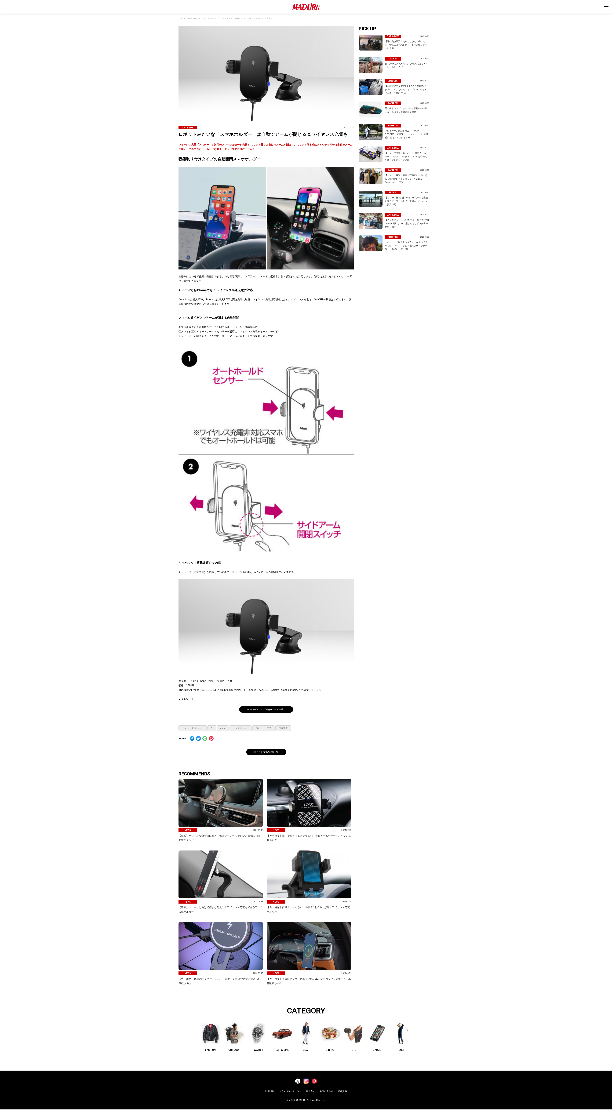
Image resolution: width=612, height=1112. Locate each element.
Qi (212, 728)
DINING (330, 1049)
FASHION (210, 1049)
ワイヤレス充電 (263, 728)
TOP (180, 19)
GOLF (401, 1049)
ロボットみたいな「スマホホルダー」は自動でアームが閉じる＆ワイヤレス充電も (237, 19)
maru (223, 728)
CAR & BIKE (192, 19)
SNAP (306, 1049)
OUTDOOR (234, 1049)
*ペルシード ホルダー (192, 728)
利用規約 (269, 1091)
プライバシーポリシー (290, 1091)
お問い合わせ (326, 1091)
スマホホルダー (240, 728)
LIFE (353, 1049)
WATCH (258, 1049)
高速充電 (283, 728)
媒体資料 (342, 1091)
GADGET (378, 1049)
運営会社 (310, 1091)
